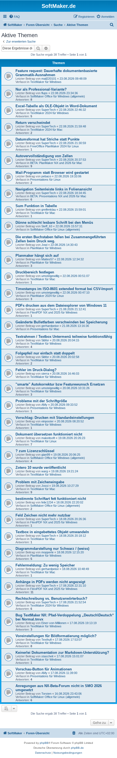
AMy (44, 404)
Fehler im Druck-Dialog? (36, 370)
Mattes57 (47, 259)
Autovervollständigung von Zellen (44, 156)
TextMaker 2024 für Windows (49, 113)
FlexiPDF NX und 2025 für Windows (54, 312)
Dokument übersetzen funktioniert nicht (49, 434)
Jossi (44, 485)
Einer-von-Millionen (53, 623)
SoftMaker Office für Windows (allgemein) (57, 96)
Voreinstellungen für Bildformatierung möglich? (56, 636)
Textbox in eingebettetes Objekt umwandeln (52, 532)
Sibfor (45, 340)
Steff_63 (46, 226)
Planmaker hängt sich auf (37, 255)
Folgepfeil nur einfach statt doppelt (45, 353)
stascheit (47, 656)
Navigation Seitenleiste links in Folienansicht (54, 189)
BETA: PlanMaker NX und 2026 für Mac (56, 163)
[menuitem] (14, 16)
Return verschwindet (33, 123)
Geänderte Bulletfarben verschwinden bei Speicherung (61, 322)
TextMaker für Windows (45, 81)
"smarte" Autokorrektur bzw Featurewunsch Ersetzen (60, 384)
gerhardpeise (50, 325)
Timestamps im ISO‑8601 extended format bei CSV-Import (64, 289)
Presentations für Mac (44, 329)
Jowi (44, 244)
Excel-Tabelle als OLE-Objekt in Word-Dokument (56, 106)
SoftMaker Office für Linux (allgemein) (55, 229)
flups (44, 93)
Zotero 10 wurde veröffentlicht (41, 467)
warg (44, 471)
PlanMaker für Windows (45, 248)
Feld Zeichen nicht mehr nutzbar (43, 515)
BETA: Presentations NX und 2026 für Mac (58, 196)
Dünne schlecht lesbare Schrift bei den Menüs (54, 222)
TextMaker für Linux (43, 441)
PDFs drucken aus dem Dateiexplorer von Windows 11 (61, 305)
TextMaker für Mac (42, 212)
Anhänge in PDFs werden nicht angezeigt (50, 582)
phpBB (44, 742)
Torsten (46, 693)
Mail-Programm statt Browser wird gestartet (52, 173)
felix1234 (47, 502)
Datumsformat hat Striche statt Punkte (47, 139)
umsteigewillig (50, 275)
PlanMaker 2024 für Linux (47, 295)
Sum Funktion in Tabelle (36, 206)
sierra (45, 373)
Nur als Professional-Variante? (41, 89)
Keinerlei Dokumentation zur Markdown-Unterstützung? (62, 652)
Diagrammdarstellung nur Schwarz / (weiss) (52, 549)
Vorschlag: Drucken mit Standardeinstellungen (55, 418)
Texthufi (46, 639)
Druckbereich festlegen (35, 272)
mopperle (47, 552)
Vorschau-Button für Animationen (44, 669)
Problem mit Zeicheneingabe (40, 482)
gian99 (45, 454)
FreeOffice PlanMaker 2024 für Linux (54, 146)
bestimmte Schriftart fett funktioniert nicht (51, 499)
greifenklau (48, 209)
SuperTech (48, 109)
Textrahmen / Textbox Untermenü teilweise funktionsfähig (64, 337)
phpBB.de (77, 747)
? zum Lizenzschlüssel (35, 451)
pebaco (46, 176)
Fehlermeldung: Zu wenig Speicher (45, 565)
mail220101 (48, 78)
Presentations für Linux (45, 179)
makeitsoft (48, 438)
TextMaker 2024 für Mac (46, 129)
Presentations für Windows (48, 408)
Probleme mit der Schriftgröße (41, 401)
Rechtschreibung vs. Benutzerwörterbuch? (51, 598)
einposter (47, 421)
